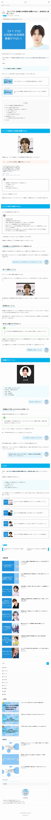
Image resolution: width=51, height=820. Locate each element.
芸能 (5, 691)
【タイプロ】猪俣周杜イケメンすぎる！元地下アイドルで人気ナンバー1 (30, 523)
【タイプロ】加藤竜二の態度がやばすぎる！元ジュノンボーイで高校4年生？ (30, 92)
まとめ (7, 120)
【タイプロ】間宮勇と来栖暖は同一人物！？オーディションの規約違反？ (30, 534)
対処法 (5, 688)
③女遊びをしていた (12, 112)
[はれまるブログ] (25, 2)
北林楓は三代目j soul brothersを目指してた (16, 117)
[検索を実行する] (47, 663)
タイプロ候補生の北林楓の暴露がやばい (15, 105)
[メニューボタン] (2, 2)
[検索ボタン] (49, 2)
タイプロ (4, 15)
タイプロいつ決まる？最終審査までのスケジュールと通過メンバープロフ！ (30, 502)
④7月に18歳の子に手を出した (14, 114)
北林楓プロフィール (10, 116)
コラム (5, 676)
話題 (5, 694)
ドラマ (5, 685)
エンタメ (6, 670)
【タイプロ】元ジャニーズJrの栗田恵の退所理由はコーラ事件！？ (28, 81)
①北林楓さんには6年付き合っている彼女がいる (17, 109)
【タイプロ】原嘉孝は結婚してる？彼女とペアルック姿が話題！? (28, 512)
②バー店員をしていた (12, 110)
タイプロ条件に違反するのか (12, 107)
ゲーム (5, 673)
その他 (5, 679)
